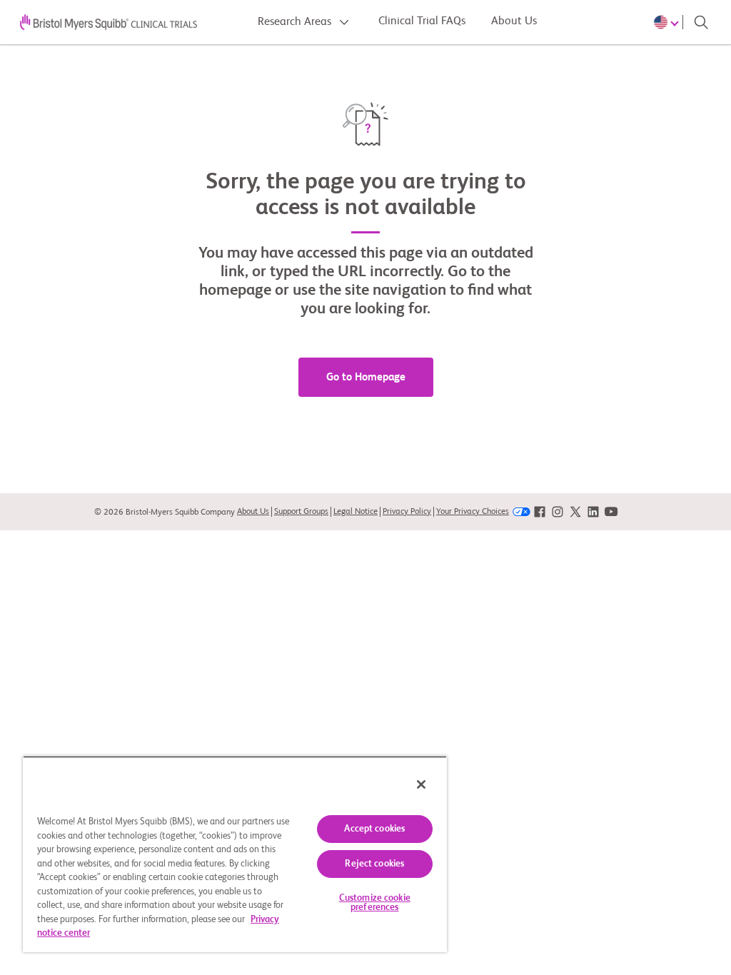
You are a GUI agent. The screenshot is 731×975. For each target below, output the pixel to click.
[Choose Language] (668, 22)
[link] (540, 511)
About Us (514, 21)
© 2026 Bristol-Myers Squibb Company (164, 512)
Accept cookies (374, 829)
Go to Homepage (365, 377)
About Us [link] (253, 511)
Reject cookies (374, 864)
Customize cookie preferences (374, 903)
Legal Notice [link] (355, 511)
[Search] (701, 22)
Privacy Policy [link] (407, 511)
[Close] (421, 784)
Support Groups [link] (301, 511)
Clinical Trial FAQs (421, 21)
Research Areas (296, 22)
